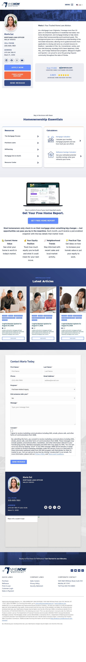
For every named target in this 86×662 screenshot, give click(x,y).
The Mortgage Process (12, 136)
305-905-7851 (10, 46)
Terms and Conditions (56, 454)
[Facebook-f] (72, 570)
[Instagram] (17, 60)
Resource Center (10, 162)
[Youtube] (22, 60)
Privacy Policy (40, 454)
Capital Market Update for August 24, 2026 (12, 325)
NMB (5, 328)
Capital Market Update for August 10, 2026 (71, 325)
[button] (69, 4)
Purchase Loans (10, 142)
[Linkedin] (6, 60)
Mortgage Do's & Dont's (13, 156)
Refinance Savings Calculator (66, 152)
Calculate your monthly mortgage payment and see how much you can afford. (65, 142)
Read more (13, 338)
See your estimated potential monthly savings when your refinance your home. (66, 157)
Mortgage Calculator (63, 137)
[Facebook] (12, 60)
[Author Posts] (2, 328)
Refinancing (9, 149)
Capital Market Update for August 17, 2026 (41, 325)
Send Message (18, 462)
